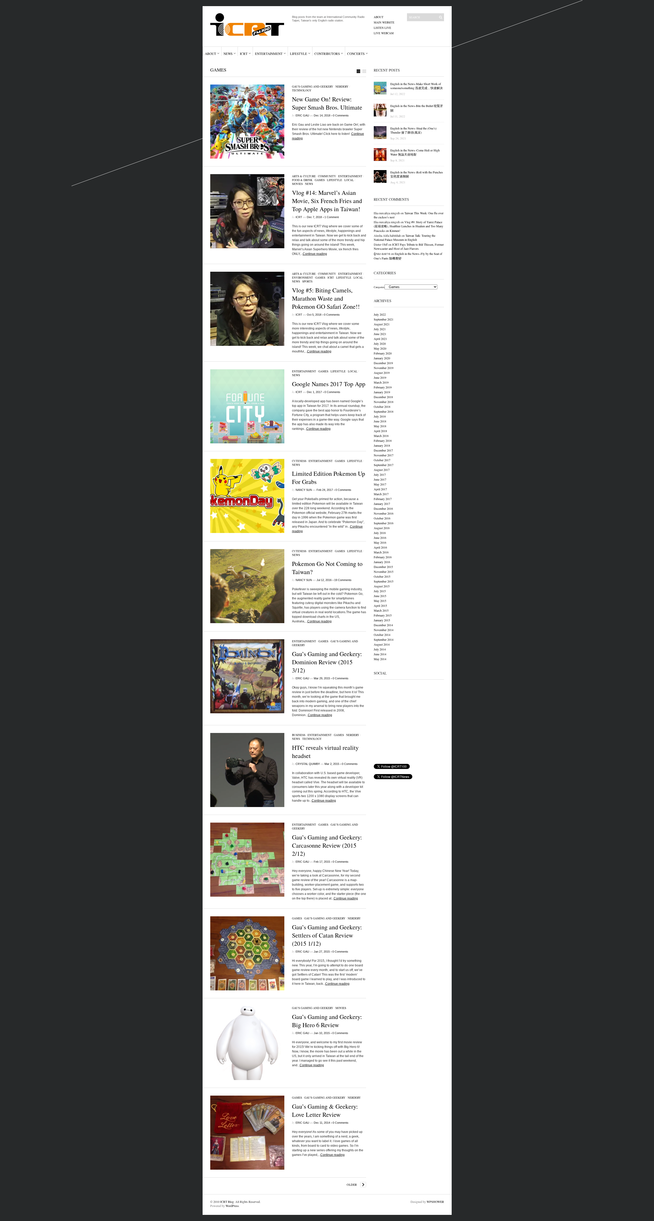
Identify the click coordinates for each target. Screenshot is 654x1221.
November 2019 (383, 368)
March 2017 (381, 494)
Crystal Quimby (308, 763)
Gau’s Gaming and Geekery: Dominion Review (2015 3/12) (327, 662)
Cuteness (299, 461)
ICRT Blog (227, 1202)
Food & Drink (302, 180)
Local (349, 180)
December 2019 (383, 363)
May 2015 (380, 601)
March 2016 (381, 552)
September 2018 (383, 411)
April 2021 (380, 339)
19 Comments (343, 580)
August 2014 (382, 644)
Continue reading (315, 254)
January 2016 (382, 562)
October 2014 (382, 635)
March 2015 (381, 610)
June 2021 (380, 334)
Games (320, 180)
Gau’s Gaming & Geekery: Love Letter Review (325, 1110)
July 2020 (380, 343)
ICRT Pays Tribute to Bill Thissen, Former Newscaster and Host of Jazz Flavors (409, 246)
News (228, 53)
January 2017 (382, 504)
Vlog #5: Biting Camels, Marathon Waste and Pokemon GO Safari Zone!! (326, 298)
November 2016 (383, 513)
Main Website (384, 22)
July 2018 (380, 416)
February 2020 (383, 353)
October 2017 (382, 460)
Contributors (327, 53)
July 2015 (380, 591)
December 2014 (383, 625)
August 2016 (382, 528)
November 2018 (383, 402)
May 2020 (380, 348)
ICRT (244, 53)
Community (327, 176)
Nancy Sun (304, 489)
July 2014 (380, 649)
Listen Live (382, 28)
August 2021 (382, 324)
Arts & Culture (304, 176)
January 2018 (382, 445)
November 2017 (383, 455)
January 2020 (382, 358)
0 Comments (341, 115)
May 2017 (380, 484)
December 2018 (383, 397)
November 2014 (383, 630)
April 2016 (380, 547)
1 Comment (331, 217)
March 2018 (381, 436)
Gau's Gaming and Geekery (312, 86)
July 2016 (380, 533)
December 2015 (383, 567)
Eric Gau (302, 115)
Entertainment (269, 53)
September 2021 (383, 319)
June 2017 (380, 479)
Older (352, 1184)
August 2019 (382, 373)
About (378, 17)
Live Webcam (384, 33)
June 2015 (380, 596)
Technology (301, 90)
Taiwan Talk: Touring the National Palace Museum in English (404, 237)
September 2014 (383, 639)
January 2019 (382, 392)
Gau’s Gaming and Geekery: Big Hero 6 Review (327, 1021)
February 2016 (383, 557)
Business (298, 735)
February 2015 (383, 615)
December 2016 (383, 508)
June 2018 (380, 421)
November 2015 (383, 572)
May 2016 (380, 542)
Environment (302, 277)
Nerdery (341, 86)
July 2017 (380, 474)
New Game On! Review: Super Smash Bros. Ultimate (327, 103)
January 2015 (382, 620)
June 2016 (380, 538)
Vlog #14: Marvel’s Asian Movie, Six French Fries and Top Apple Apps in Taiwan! (327, 200)
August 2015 (382, 586)
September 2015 (383, 581)
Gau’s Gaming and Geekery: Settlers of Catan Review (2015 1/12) (327, 935)
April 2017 (380, 489)
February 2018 (383, 440)
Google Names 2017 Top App (328, 384)
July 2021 (380, 329)
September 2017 (383, 465)
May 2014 (380, 659)
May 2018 (380, 426)
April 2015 (380, 605)
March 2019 (381, 382)
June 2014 (380, 654)
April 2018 (380, 431)
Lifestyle (298, 53)
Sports (307, 281)
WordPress (232, 1206)
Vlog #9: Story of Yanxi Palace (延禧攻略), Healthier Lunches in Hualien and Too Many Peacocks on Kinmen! (408, 226)
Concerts (356, 53)
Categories (379, 287)
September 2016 (383, 523)
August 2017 (382, 470)
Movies (297, 184)
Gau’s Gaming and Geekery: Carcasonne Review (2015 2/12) (327, 845)
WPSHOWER (435, 1202)
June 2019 (380, 377)
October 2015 (382, 576)
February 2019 (383, 387)
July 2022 (380, 314)
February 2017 (383, 499)
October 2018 (382, 407)
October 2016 (382, 518)
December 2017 (383, 450)
